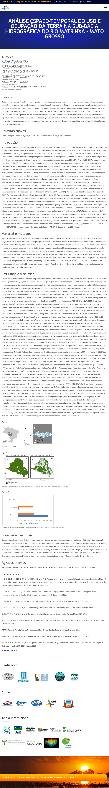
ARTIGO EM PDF (10, 650)
